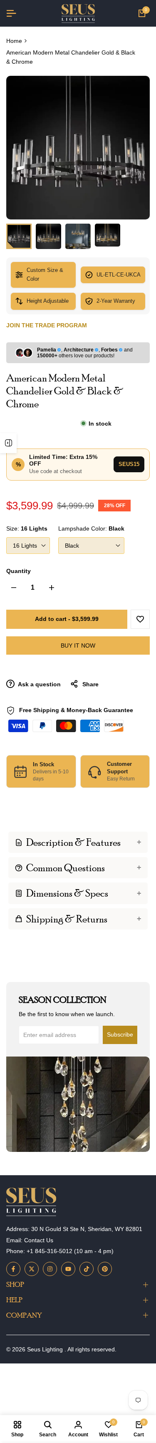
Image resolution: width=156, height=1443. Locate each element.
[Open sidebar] (8, 443)
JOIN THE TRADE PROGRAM (46, 325)
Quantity (18, 571)
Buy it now (78, 645)
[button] (140, 619)
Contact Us (38, 1240)
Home (14, 40)
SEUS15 (129, 464)
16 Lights (25, 545)
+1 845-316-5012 (49, 1251)
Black (72, 545)
